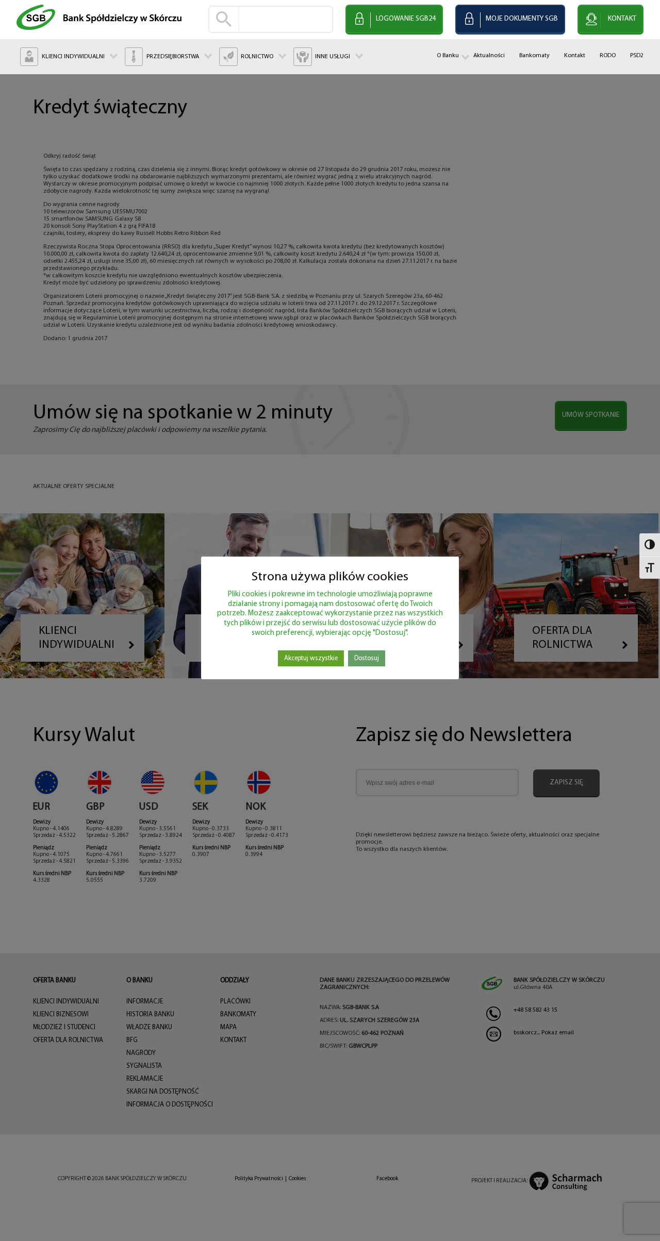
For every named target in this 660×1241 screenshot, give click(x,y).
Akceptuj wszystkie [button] (311, 658)
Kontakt (574, 56)
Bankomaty (534, 56)
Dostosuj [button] (366, 658)
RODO (608, 56)
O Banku (448, 56)
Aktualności (489, 56)
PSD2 (637, 56)
